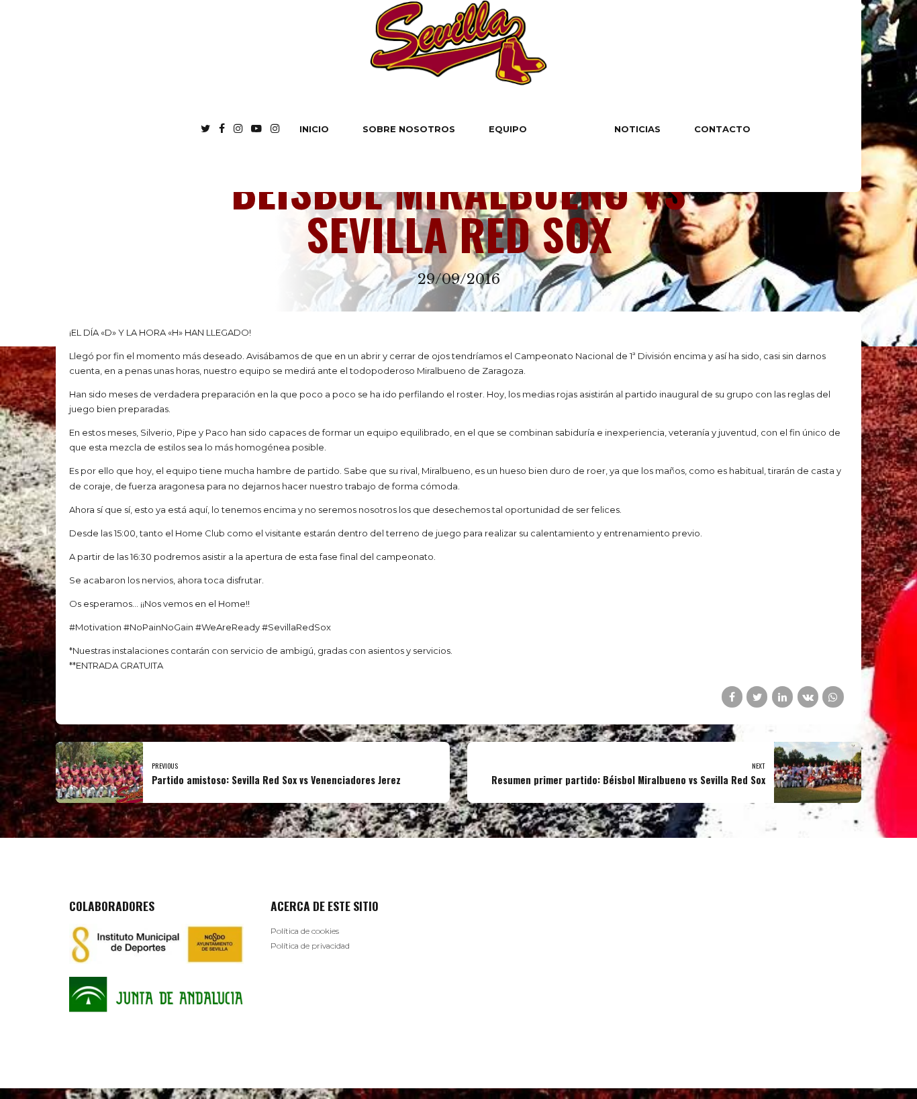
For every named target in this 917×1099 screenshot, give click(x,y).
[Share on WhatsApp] (832, 696)
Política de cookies (305, 931)
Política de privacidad (310, 946)
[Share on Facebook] (732, 696)
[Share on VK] (808, 696)
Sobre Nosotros (409, 129)
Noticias (637, 129)
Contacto (722, 129)
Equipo (508, 129)
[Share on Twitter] (756, 696)
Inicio (314, 129)
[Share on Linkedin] (782, 696)
